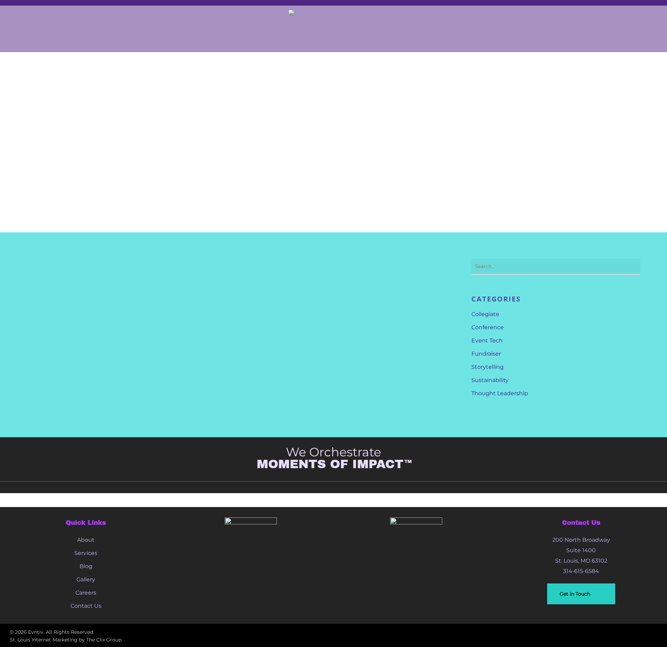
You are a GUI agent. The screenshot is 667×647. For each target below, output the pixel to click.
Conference (487, 327)
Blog (86, 566)
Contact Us (86, 606)
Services (85, 553)
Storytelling (487, 367)
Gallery (85, 579)
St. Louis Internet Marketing (43, 640)
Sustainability (490, 380)
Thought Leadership (499, 393)
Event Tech (487, 340)
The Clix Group (104, 640)
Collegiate (485, 314)
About (85, 540)
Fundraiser (486, 353)
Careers (85, 592)
